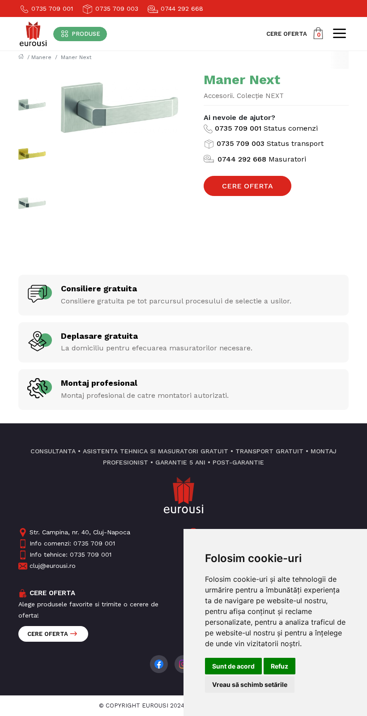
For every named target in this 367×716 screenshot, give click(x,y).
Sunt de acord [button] (233, 666)
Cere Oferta (247, 186)
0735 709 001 (51, 8)
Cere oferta (47, 634)
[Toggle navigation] (339, 33)
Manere (41, 57)
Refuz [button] (279, 666)
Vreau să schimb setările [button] (249, 684)
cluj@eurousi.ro (53, 565)
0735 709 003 (115, 8)
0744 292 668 (180, 8)
